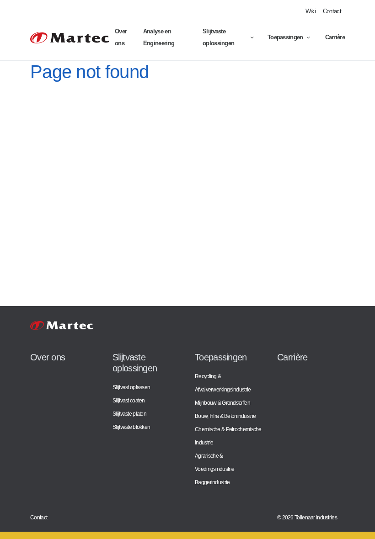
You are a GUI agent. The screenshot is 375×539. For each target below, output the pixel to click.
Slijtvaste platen (129, 414)
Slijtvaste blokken (131, 427)
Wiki (310, 11)
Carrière (335, 37)
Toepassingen (285, 37)
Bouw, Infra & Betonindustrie (225, 416)
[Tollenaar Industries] (69, 37)
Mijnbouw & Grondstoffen (222, 403)
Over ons (121, 37)
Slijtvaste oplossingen (218, 37)
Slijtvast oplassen (131, 387)
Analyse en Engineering (158, 37)
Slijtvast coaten (128, 400)
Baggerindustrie (212, 482)
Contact (332, 11)
